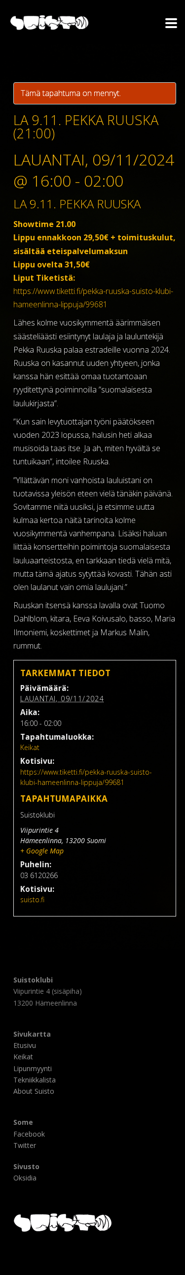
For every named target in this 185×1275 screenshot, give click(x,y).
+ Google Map (42, 850)
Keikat (29, 747)
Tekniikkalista (34, 1079)
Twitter (24, 1145)
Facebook (29, 1134)
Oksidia (25, 1177)
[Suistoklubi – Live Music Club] (5, 22)
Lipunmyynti (32, 1068)
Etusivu (24, 1045)
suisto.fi (32, 899)
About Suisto (33, 1091)
